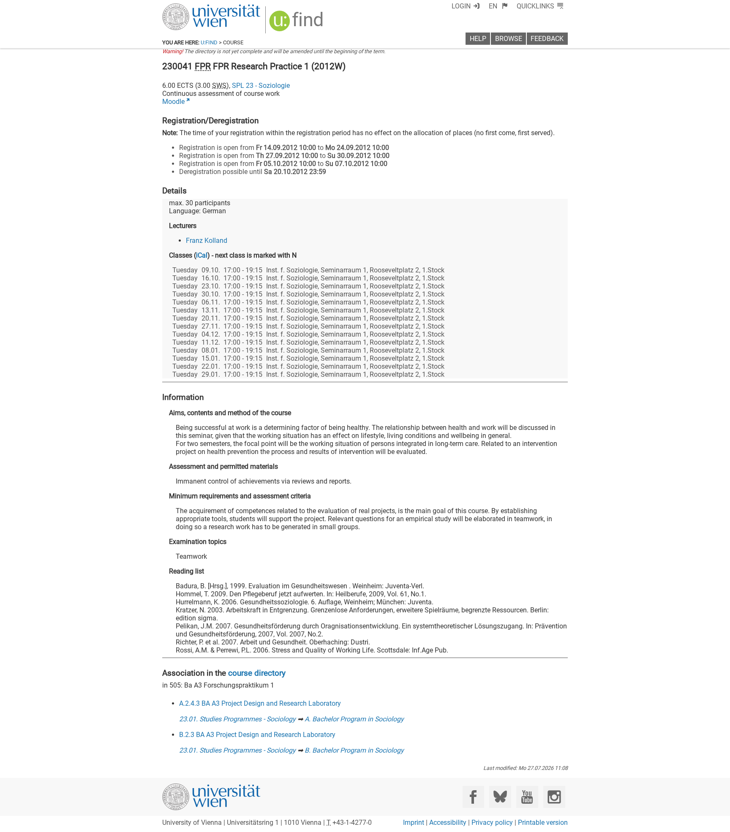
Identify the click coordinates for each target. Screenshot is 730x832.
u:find (209, 42)
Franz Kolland (206, 241)
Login (461, 6)
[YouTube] (527, 797)
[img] (297, 24)
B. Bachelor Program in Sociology (354, 750)
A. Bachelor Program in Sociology (354, 719)
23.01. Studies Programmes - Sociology (237, 719)
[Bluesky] (500, 797)
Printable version (543, 822)
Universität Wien (191, 7)
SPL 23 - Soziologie (261, 86)
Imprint (413, 822)
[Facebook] (473, 797)
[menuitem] (498, 6)
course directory (257, 673)
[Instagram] (554, 797)
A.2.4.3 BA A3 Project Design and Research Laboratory (260, 703)
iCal (201, 255)
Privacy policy (492, 822)
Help (478, 39)
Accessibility (447, 822)
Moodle (173, 102)
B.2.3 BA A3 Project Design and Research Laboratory (257, 735)
